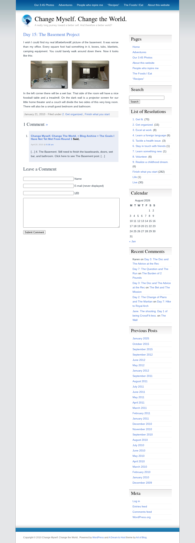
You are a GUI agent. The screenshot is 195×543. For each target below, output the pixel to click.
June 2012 (139, 359)
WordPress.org (142, 517)
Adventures (65, 4)
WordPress (98, 537)
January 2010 (141, 477)
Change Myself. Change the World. (81, 18)
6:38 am (50, 145)
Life (135, 177)
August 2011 (140, 381)
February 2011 (141, 413)
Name (78, 178)
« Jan (132, 241)
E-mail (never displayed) (89, 185)
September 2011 (143, 375)
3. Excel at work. (142, 130)
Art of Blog (141, 537)
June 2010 (139, 450)
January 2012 (141, 370)
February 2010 (141, 472)
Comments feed (142, 511)
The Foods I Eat (133, 4)
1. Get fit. (138, 119)
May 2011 (138, 397)
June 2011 (139, 391)
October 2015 (141, 343)
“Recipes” (113, 4)
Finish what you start (97, 114)
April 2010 (139, 461)
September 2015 (143, 349)
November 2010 (142, 429)
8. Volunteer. (140, 156)
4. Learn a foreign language (149, 135)
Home (136, 46)
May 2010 (139, 455)
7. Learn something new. (147, 151)
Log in (136, 501)
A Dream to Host (117, 537)
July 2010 (138, 445)
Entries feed (140, 506)
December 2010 (142, 423)
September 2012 (143, 354)
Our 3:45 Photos (44, 4)
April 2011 (139, 402)
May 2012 (139, 365)
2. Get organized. (72, 114)
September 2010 (143, 434)
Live (135, 182)
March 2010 (140, 466)
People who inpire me (90, 4)
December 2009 (142, 482)
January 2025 (141, 338)
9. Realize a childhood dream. (151, 161)
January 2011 (141, 418)
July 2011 (138, 386)
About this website (159, 4)
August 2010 (140, 439)
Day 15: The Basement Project (51, 34)
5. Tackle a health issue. (147, 140)
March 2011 (140, 407)
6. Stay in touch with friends (149, 146)
